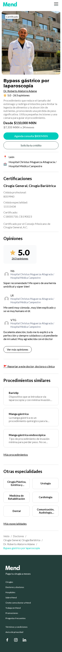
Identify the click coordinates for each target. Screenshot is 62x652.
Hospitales (10, 592)
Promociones (12, 613)
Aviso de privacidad (14, 632)
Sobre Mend (11, 597)
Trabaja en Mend (13, 608)
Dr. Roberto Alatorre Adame (19, 544)
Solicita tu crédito (31, 145)
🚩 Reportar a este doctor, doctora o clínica (29, 366)
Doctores (18, 536)
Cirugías (9, 582)
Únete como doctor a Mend (18, 603)
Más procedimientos (15, 454)
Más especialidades (15, 523)
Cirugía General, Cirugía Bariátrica (21, 540)
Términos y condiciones (17, 627)
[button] (55, 4)
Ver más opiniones (17, 349)
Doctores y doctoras (15, 587)
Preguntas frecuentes (16, 618)
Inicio (6, 536)
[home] (10, 4)
